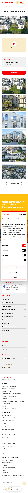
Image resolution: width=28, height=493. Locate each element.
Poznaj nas (5, 427)
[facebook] (2, 367)
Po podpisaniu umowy (8, 443)
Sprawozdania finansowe (9, 467)
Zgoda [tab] (4, 218)
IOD (3, 453)
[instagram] (5, 367)
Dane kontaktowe (7, 462)
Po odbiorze (5, 448)
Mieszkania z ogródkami (9, 396)
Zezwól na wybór (14, 272)
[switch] (24, 250)
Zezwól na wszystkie (14, 267)
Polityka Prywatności (7, 484)
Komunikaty (5, 472)
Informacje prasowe (8, 420)
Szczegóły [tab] (11, 218)
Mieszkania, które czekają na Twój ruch (13, 401)
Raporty (4, 470)
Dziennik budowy (7, 415)
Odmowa (14, 277)
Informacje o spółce (7, 460)
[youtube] (8, 367)
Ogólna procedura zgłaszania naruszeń (13, 475)
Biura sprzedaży (6, 441)
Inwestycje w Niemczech (9, 409)
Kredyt (4, 406)
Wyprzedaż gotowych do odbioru (11, 393)
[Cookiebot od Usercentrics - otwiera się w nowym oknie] (19, 214)
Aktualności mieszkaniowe (9, 418)
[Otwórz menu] (24, 2)
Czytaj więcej (14, 72)
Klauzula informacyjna (7, 482)
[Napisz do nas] (17, 2)
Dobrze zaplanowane (8, 429)
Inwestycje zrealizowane (9, 432)
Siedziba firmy (6, 451)
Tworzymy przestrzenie (8, 434)
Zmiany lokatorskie (7, 446)
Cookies (4, 487)
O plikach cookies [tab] (21, 218)
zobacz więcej (14, 183)
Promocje (4, 398)
